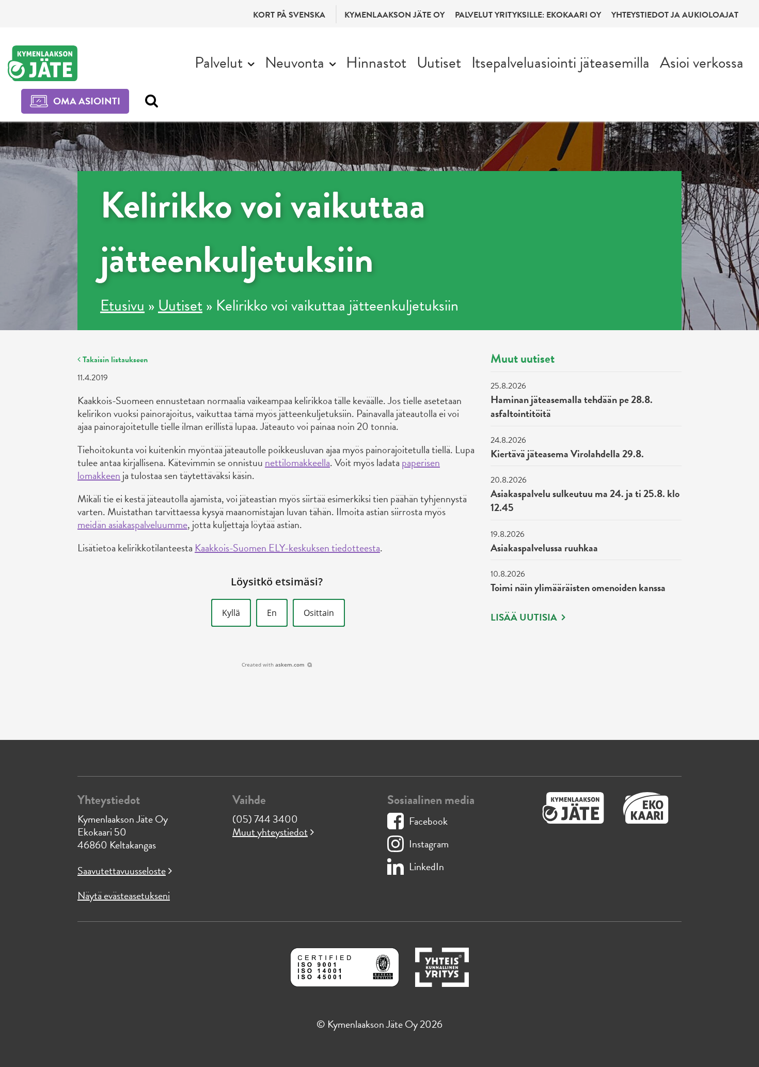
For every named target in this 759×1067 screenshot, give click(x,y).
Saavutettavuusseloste (121, 870)
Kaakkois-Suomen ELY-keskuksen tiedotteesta (287, 547)
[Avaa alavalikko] (251, 63)
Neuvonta (294, 62)
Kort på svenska (289, 15)
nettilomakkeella (297, 462)
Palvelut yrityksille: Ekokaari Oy (528, 15)
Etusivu (122, 305)
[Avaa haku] (149, 101)
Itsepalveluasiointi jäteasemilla (560, 62)
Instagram (429, 844)
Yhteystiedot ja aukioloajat (674, 15)
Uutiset (439, 62)
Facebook (428, 821)
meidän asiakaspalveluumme (132, 524)
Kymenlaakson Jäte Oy (394, 15)
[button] (231, 613)
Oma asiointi (86, 101)
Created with (273, 664)
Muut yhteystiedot (270, 832)
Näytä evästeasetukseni (123, 895)
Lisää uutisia (525, 617)
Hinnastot (376, 62)
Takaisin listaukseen (114, 359)
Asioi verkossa (702, 62)
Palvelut (219, 62)
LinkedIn (426, 866)
